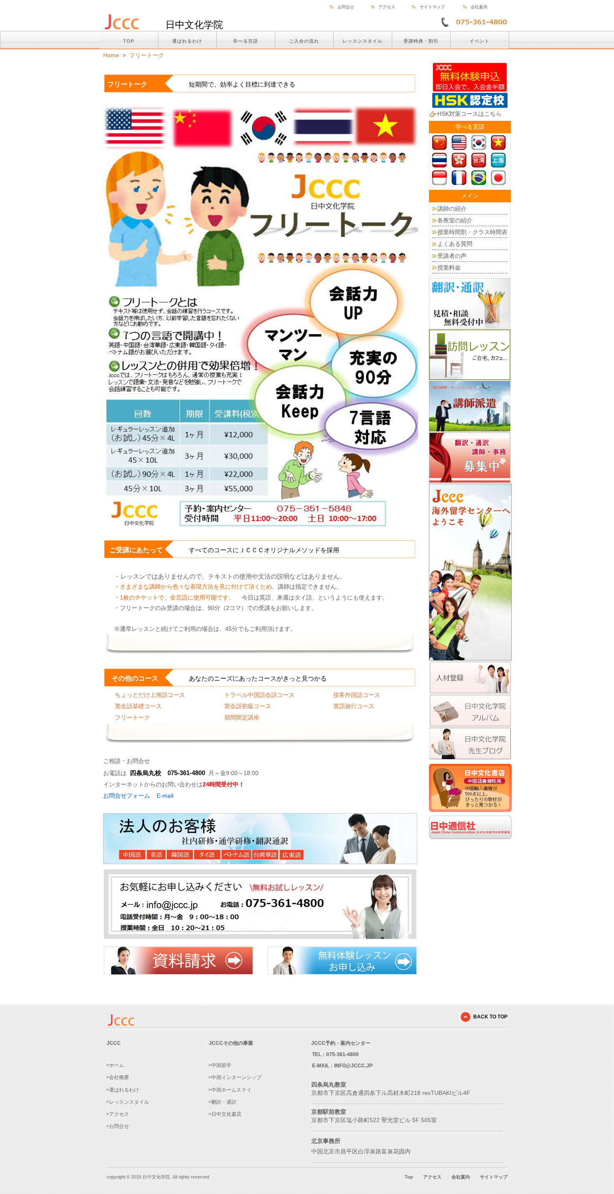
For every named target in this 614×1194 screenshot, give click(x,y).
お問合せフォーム (126, 795)
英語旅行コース (353, 706)
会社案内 (479, 7)
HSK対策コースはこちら (469, 113)
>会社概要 (117, 1077)
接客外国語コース (356, 694)
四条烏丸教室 (328, 1084)
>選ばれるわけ (122, 1090)
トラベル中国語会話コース (259, 694)
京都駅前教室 (328, 1111)
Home (111, 55)
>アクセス (117, 1114)
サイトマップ (432, 7)
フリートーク (146, 55)
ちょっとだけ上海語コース (150, 694)
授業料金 (449, 267)
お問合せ (345, 7)
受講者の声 (452, 256)
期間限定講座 (241, 717)
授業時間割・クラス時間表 (472, 232)
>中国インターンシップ (234, 1077)
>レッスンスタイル (127, 1102)
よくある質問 (454, 243)
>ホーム (115, 1065)
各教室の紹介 (454, 220)
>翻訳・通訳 (222, 1102)
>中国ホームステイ (229, 1090)
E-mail (165, 795)
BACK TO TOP (490, 1017)
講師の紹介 (452, 208)
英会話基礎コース (138, 706)
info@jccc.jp (353, 1066)
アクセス (386, 7)
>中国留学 (219, 1065)
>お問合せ (117, 1126)
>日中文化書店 (224, 1114)
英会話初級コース (247, 706)
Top (409, 1176)
